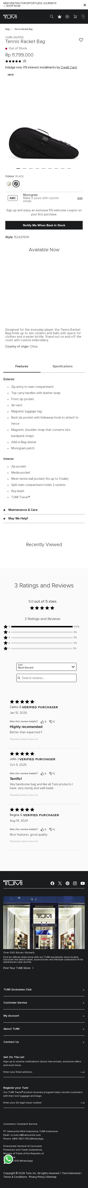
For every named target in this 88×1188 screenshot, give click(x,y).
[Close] (85, 4)
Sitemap (51, 1177)
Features (21, 366)
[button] (18, 168)
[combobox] (46, 667)
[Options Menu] (77, 722)
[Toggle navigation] (83, 16)
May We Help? (18, 518)
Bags (7, 29)
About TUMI (11, 1028)
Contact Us (11, 1042)
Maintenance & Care (22, 509)
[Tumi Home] (10, 16)
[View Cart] (75, 16)
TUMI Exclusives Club (17, 989)
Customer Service (15, 1002)
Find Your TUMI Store (17, 968)
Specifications (63, 366)
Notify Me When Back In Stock (44, 225)
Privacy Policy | (37, 1177)
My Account (11, 1015)
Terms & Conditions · (15, 1177)
